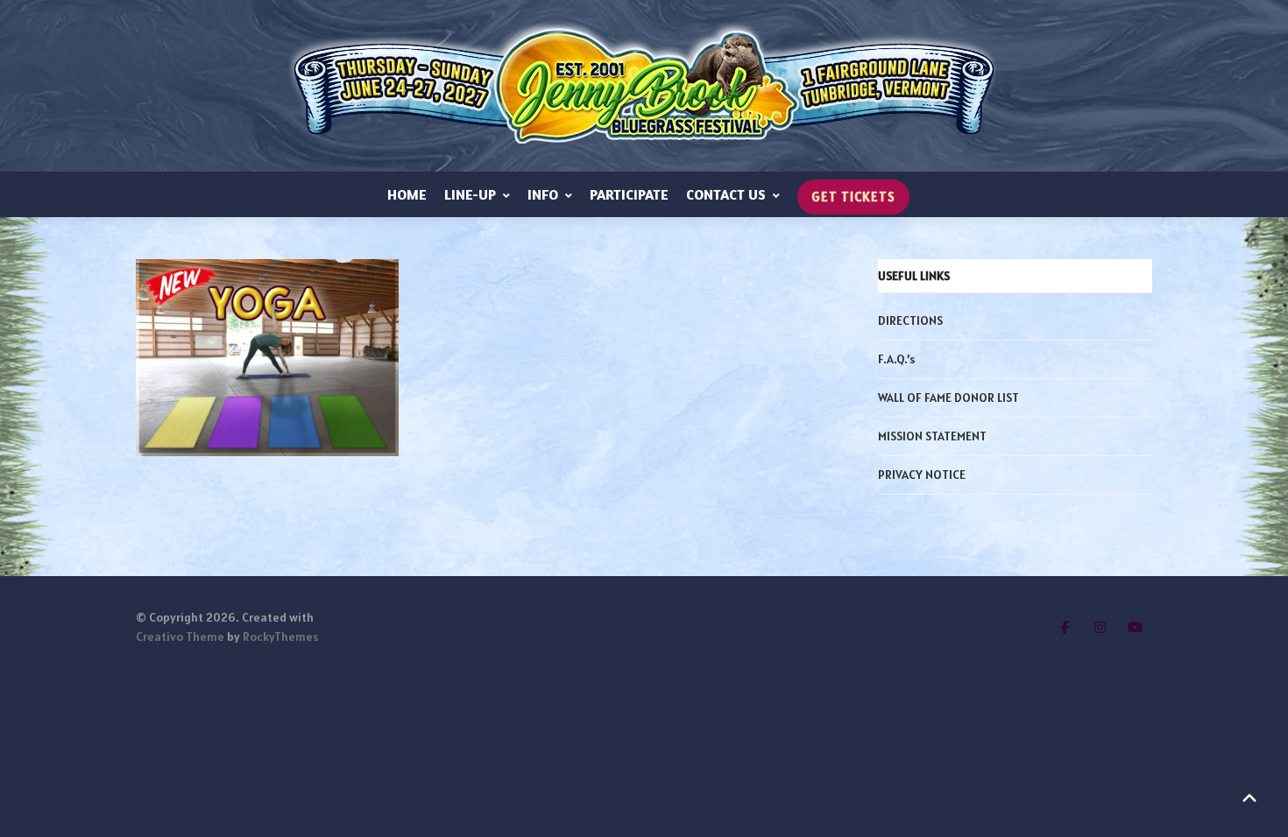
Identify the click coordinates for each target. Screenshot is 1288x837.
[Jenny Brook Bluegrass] (644, 86)
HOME (407, 194)
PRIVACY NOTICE (922, 474)
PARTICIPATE (629, 194)
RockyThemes (280, 636)
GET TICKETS (853, 196)
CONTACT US (726, 194)
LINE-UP (470, 194)
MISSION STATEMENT (932, 436)
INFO (542, 194)
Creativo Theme (180, 636)
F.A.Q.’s (896, 359)
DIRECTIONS (910, 320)
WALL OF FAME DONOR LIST (948, 397)
